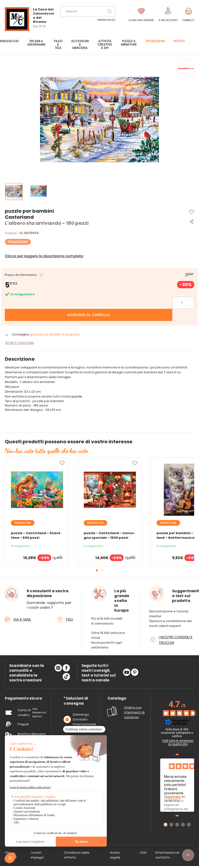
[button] (168, 14)
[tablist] (23, 698)
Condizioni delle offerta (76, 855)
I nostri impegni (37, 855)
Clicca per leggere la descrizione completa (44, 256)
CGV (143, 852)
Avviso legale (115, 855)
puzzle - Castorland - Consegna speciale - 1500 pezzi (109, 535)
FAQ (69, 619)
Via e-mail (22, 619)
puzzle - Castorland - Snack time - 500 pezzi (35, 535)
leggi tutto (173, 797)
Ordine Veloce (106, 20)
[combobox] (87, 11)
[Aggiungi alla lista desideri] (62, 463)
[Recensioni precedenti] (177, 754)
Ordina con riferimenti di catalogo (134, 712)
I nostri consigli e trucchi (175, 639)
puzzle (77, 396)
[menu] (99, 47)
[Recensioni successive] (177, 815)
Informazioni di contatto (167, 855)
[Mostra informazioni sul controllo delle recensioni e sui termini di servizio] (196, 730)
